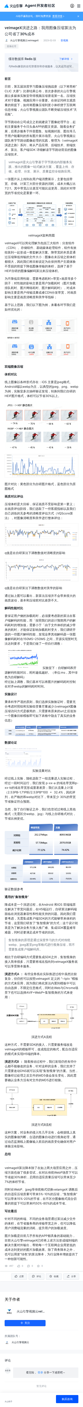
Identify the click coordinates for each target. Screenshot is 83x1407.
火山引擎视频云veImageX (31, 1311)
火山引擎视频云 (20, 1342)
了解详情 (64, 58)
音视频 (64, 40)
